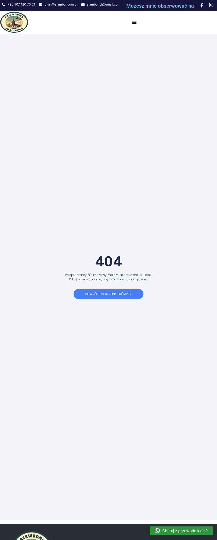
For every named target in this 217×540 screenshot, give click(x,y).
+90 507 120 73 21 (21, 4)
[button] (134, 22)
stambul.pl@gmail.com (103, 4)
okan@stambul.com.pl (61, 4)
